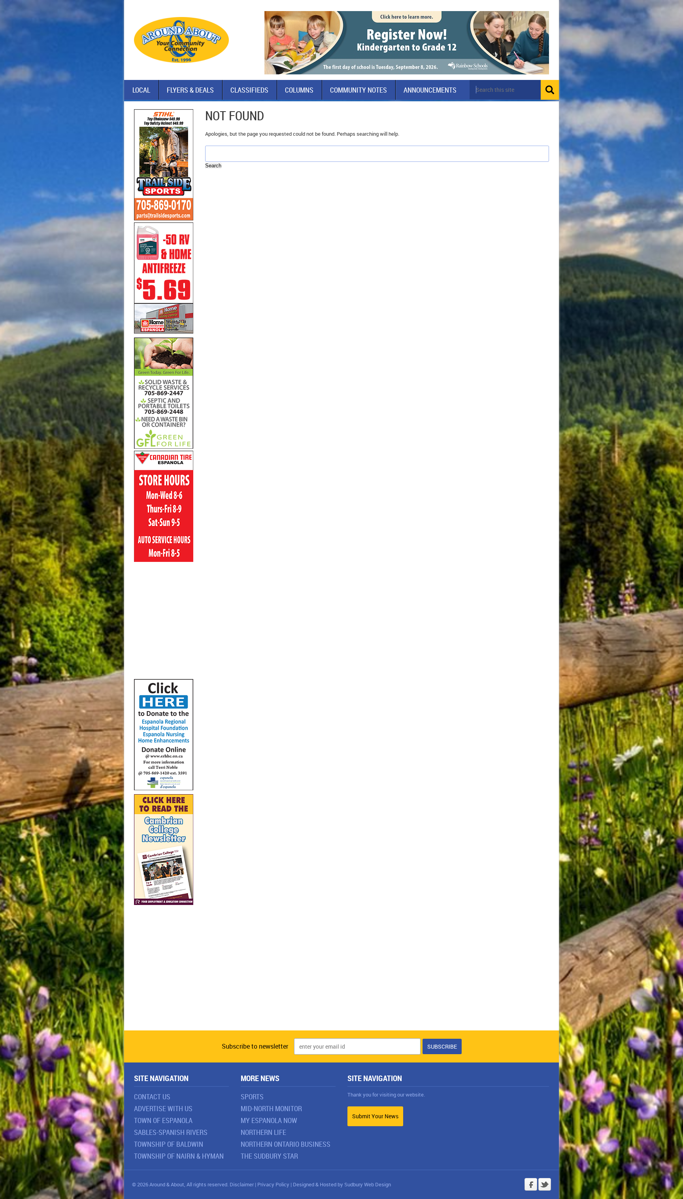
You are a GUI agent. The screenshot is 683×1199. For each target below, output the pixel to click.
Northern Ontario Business (285, 1144)
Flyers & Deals (190, 90)
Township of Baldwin (168, 1144)
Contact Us (152, 1096)
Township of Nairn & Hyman (179, 1156)
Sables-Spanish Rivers (171, 1132)
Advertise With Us (163, 1108)
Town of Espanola (163, 1120)
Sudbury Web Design (367, 1184)
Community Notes (358, 90)
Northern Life (263, 1132)
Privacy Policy (273, 1184)
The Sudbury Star (269, 1156)
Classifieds (249, 90)
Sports (252, 1096)
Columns (299, 90)
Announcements (430, 90)
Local (141, 90)
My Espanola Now (269, 1120)
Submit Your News (375, 1116)
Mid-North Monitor (271, 1108)
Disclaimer (242, 1184)
